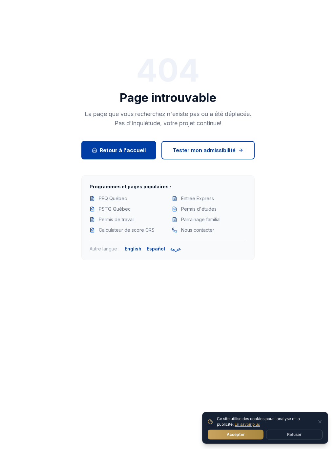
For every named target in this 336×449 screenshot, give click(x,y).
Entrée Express (197, 198)
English (133, 248)
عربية (175, 248)
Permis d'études (199, 209)
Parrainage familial (200, 219)
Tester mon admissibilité (204, 150)
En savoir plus (247, 424)
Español (156, 248)
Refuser (294, 434)
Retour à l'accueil (123, 150)
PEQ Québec (113, 198)
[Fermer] (320, 421)
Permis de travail (117, 219)
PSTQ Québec (115, 209)
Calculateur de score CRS (127, 230)
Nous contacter (197, 230)
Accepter (236, 434)
